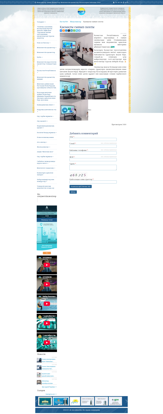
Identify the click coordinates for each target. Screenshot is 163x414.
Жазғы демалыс (43, 147)
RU (119, 2)
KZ (116, 2)
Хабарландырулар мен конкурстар (45, 180)
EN (121, 2)
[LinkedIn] (71, 30)
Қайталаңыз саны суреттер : (82, 179)
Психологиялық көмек (45, 137)
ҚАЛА (39, 57)
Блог (99, 2)
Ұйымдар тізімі (47, 220)
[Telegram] (79, 30)
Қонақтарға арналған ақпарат (45, 174)
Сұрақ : (73, 164)
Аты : (72, 137)
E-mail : (93, 143)
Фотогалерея (84, 2)
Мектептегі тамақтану (45, 168)
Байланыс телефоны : (93, 150)
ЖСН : (93, 157)
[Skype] (77, 30)
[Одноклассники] (63, 30)
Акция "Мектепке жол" (45, 152)
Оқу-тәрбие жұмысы (44, 116)
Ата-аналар (41, 142)
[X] (69, 30)
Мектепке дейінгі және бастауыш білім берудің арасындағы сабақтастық (46, 86)
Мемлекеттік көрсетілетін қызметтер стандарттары (46, 63)
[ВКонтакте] (61, 30)
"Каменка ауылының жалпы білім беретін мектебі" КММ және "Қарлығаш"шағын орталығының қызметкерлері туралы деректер (45, 32)
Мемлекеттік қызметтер (70, 2)
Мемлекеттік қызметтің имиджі (46, 78)
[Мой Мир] (66, 30)
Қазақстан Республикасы (46, 70)
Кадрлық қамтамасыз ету (46, 109)
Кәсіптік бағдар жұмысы (46, 132)
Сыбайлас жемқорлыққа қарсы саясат (46, 162)
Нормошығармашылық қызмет (45, 127)
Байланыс (93, 2)
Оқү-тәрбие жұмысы (44, 156)
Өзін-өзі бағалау (43, 43)
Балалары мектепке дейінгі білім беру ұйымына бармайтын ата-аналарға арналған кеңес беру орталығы (46, 96)
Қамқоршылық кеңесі (45, 105)
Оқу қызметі (42, 121)
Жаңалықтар (41, 2)
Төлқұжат (41, 22)
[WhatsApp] (74, 30)
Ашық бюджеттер (53, 2)
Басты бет (64, 22)
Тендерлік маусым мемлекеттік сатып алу (45, 187)
